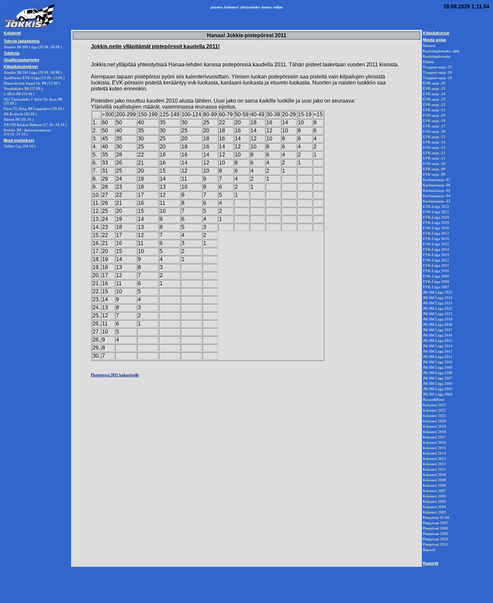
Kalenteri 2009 (434, 480)
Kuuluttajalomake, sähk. (441, 51)
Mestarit (429, 46)
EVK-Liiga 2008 (436, 282)
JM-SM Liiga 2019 (437, 319)
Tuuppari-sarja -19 (437, 72)
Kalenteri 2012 (434, 464)
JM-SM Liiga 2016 (437, 335)
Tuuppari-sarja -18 (437, 78)
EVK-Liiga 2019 (436, 223)
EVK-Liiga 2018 (436, 228)
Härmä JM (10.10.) (19, 119)
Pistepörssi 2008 (435, 528)
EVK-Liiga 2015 (436, 244)
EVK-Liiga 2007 (436, 287)
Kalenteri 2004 (434, 507)
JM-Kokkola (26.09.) (20, 114)
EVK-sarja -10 (434, 164)
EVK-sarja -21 (434, 110)
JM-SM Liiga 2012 (437, 351)
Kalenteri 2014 (434, 453)
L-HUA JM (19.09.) (19, 94)
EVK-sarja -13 (434, 147)
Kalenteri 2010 (434, 475)
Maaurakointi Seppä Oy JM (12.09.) (32, 83)
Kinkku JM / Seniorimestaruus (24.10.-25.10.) (27, 132)
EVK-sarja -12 (434, 153)
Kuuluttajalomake (436, 56)
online (278, 7)
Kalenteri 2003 (434, 512)
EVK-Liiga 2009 (436, 276)
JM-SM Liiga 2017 (437, 330)
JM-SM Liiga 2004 (437, 394)
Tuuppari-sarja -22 (437, 67)
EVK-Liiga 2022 (436, 206)
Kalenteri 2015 (434, 448)
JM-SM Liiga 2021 (437, 314)
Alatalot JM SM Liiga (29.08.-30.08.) (33, 72)
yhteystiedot (250, 7)
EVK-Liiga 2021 (436, 212)
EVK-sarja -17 (434, 126)
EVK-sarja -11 (434, 158)
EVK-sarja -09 (434, 169)
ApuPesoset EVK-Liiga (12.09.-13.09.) (34, 78)
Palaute (428, 62)
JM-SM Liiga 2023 (437, 303)
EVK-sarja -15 (434, 137)
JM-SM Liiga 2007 (437, 378)
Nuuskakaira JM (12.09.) (23, 88)
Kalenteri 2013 (434, 459)
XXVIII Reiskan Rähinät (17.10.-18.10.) (35, 125)
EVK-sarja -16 (434, 131)
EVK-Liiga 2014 (436, 249)
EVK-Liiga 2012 (436, 260)
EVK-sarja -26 (434, 83)
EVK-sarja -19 (434, 115)
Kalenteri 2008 (434, 485)
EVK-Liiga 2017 (436, 233)
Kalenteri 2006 (434, 496)
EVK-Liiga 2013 (436, 255)
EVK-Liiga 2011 (436, 265)
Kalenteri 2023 (434, 405)
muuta (266, 7)
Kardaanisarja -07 (436, 180)
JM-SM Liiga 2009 (437, 367)
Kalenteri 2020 (434, 421)
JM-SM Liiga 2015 (437, 341)
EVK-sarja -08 (434, 174)
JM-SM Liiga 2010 (437, 362)
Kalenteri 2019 (434, 426)
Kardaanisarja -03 (436, 201)
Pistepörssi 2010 (435, 539)
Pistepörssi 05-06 (436, 518)
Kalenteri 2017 (434, 437)
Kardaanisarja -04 (436, 196)
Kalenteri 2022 (434, 410)
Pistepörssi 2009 (435, 534)
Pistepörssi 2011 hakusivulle (115, 375)
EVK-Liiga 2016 (436, 239)
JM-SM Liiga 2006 (437, 383)
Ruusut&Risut (433, 400)
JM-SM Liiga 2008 (437, 373)
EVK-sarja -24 (434, 94)
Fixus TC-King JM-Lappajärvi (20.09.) (34, 109)
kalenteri (231, 7)
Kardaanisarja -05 (436, 190)
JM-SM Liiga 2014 (437, 346)
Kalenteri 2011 (434, 469)
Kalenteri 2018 (434, 432)
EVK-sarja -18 (434, 121)
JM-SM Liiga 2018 (437, 324)
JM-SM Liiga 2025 (437, 292)
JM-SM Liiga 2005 (437, 389)
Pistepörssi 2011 (435, 544)
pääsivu (217, 7)
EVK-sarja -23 (434, 99)
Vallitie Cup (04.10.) (20, 146)
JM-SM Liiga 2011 (437, 357)
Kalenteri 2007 (434, 491)
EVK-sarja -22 (434, 105)
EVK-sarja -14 (434, 142)
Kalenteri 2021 (434, 416)
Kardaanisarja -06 (436, 185)
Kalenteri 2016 (434, 442)
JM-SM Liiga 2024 (437, 298)
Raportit (429, 550)
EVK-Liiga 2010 (436, 271)
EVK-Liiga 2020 (436, 217)
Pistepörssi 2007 (435, 523)
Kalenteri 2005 (434, 501)
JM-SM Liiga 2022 (437, 308)
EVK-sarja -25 (434, 88)
